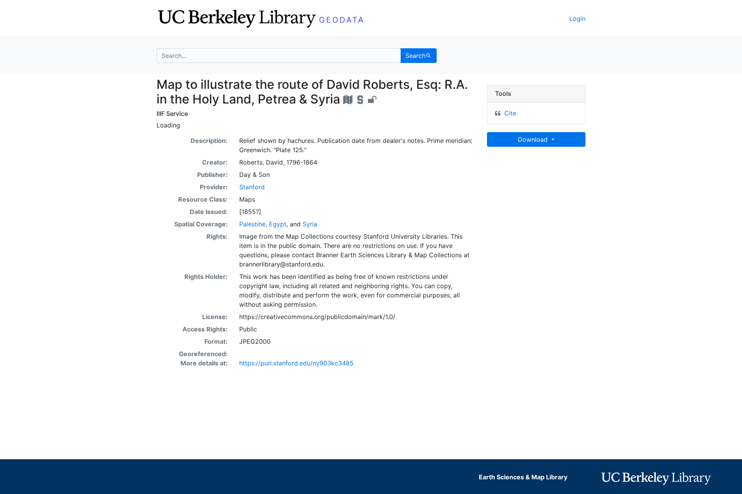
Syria (310, 224)
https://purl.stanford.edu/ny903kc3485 (296, 363)
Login (577, 18)
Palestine (252, 224)
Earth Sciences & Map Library (523, 477)
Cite (510, 113)
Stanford (252, 187)
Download (534, 139)
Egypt (277, 224)
